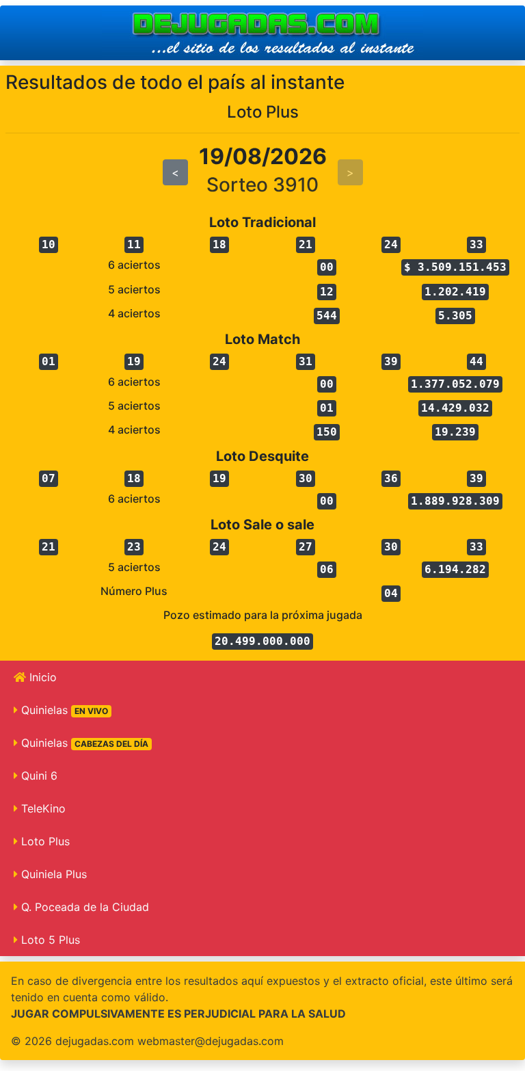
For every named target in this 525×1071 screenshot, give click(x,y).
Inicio (41, 677)
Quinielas (63, 710)
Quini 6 (37, 775)
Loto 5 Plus (49, 940)
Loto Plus (44, 841)
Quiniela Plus (52, 874)
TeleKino (42, 808)
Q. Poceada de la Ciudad (83, 907)
